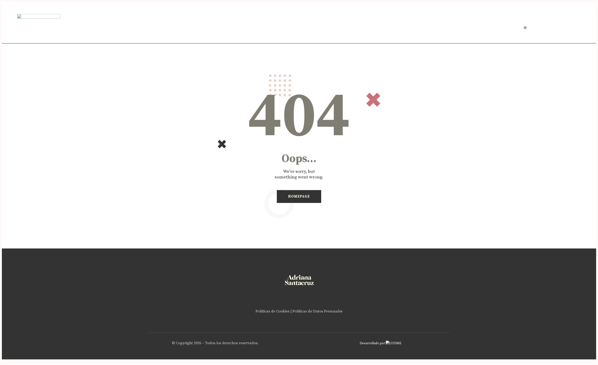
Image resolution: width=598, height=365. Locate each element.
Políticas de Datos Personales (317, 311)
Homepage (299, 196)
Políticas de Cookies (272, 311)
